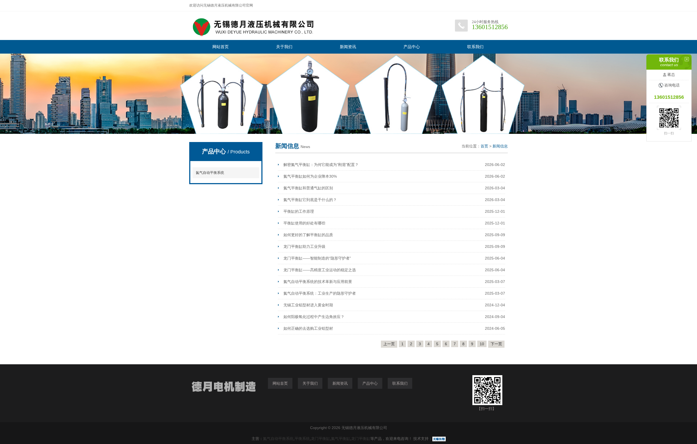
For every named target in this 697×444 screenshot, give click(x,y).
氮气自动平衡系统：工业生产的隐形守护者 (319, 293)
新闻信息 (500, 146)
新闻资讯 (348, 46)
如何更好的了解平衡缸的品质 (308, 235)
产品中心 (411, 46)
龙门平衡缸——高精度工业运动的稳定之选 (319, 270)
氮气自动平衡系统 (210, 173)
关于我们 (284, 46)
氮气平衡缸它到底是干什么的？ (310, 200)
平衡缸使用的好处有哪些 (304, 223)
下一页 (496, 344)
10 (482, 344)
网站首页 (220, 46)
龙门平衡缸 (320, 438)
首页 (484, 146)
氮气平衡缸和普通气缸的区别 (308, 188)
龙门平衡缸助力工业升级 (304, 246)
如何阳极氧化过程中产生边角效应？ (313, 316)
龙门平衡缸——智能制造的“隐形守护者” (317, 258)
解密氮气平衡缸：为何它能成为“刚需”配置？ (321, 164)
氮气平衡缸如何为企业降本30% (310, 176)
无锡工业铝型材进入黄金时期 (308, 305)
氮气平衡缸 (340, 438)
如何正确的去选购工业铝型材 (308, 328)
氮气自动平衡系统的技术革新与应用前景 (317, 281)
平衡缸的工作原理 (298, 211)
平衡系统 (302, 438)
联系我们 (475, 46)
